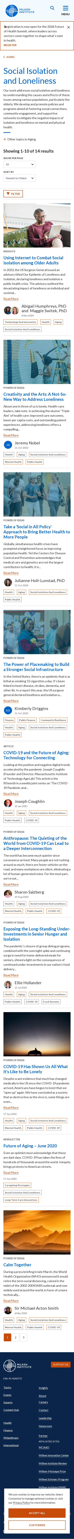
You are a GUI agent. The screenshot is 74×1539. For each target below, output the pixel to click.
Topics (7, 1387)
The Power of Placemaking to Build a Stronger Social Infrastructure (36, 667)
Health (46, 322)
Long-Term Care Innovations (21, 1199)
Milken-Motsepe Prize (52, 1471)
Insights (43, 1387)
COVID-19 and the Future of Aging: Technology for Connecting (36, 755)
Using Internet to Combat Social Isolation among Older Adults (33, 260)
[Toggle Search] (52, 8)
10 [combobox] (7, 164)
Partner (43, 1435)
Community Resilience (53, 720)
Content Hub (11, 1409)
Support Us (60, 1364)
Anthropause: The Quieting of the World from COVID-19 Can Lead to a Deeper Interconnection (36, 843)
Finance (9, 720)
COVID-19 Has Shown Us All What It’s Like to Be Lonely (35, 1069)
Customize (37, 1525)
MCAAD (44, 1447)
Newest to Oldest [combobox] (16, 178)
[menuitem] (19, 1387)
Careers (43, 1402)
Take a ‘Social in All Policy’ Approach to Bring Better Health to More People (36, 531)
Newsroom (45, 1426)
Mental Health (13, 461)
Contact (43, 1410)
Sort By (8, 172)
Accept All (37, 1513)
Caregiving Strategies (17, 1185)
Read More (11, 299)
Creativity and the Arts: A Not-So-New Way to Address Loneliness (35, 397)
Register (10, 45)
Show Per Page (13, 158)
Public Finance (27, 720)
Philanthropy (11, 1437)
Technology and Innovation (20, 322)
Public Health (34, 461)
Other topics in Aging (21, 139)
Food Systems (51, 1001)
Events (7, 1394)
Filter (15, 193)
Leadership (45, 1418)
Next (23, 1337)
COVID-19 (32, 820)
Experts (8, 1402)
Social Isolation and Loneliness (22, 329)
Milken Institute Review (53, 1463)
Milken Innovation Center (54, 1455)
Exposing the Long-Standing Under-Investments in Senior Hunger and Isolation (36, 934)
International (11, 1445)
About (42, 1395)
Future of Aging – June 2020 (30, 1145)
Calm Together (17, 1264)
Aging (11, 56)
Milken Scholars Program (54, 1479)
